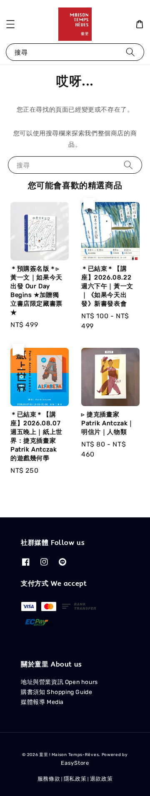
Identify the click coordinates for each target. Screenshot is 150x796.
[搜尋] (130, 52)
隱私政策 (75, 779)
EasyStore (75, 763)
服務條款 (49, 779)
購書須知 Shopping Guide (56, 692)
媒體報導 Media (42, 702)
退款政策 (101, 779)
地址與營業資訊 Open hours (59, 682)
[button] (10, 24)
